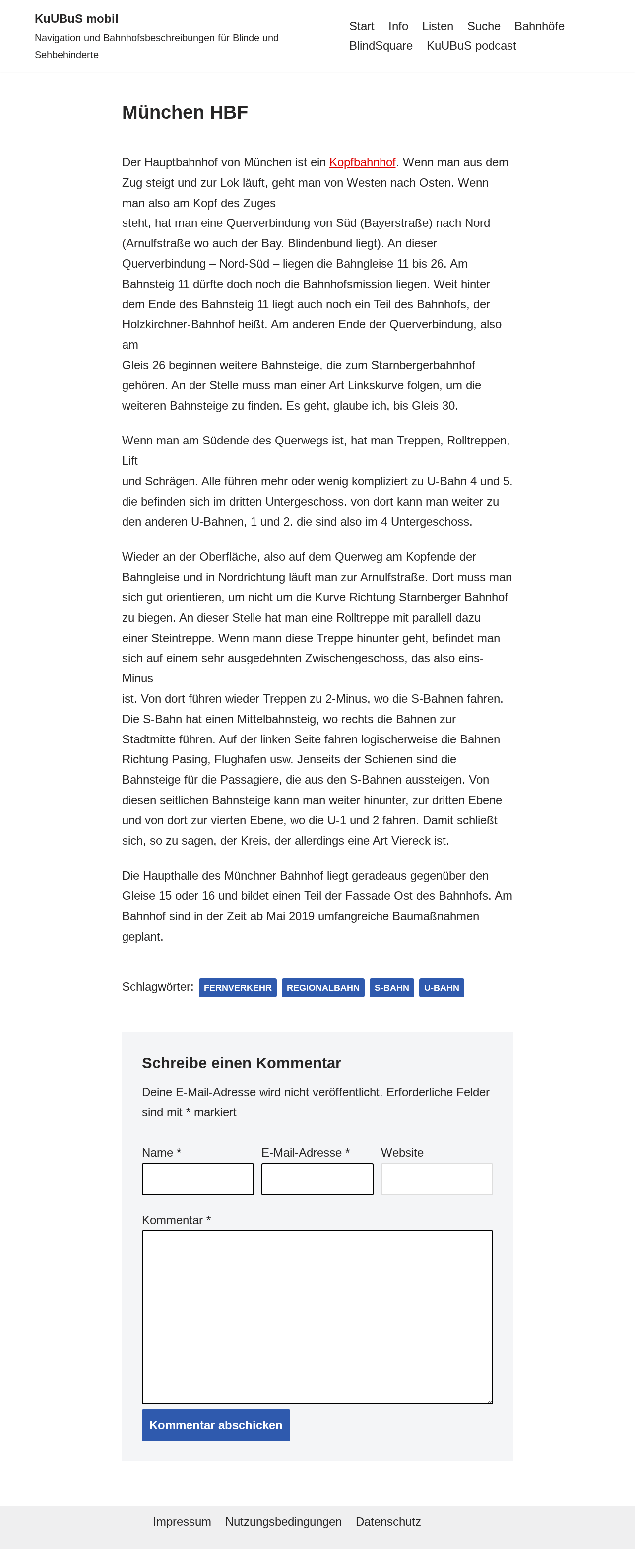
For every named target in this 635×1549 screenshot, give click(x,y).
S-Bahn (392, 988)
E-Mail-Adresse (305, 1152)
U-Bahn (441, 988)
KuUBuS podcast (471, 45)
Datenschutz (388, 1521)
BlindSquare (381, 45)
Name (161, 1152)
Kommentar (176, 1220)
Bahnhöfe (539, 26)
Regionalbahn (323, 988)
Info (398, 26)
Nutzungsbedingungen (283, 1521)
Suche (484, 26)
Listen (437, 26)
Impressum (182, 1521)
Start (362, 26)
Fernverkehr (238, 988)
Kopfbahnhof (362, 162)
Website (402, 1152)
